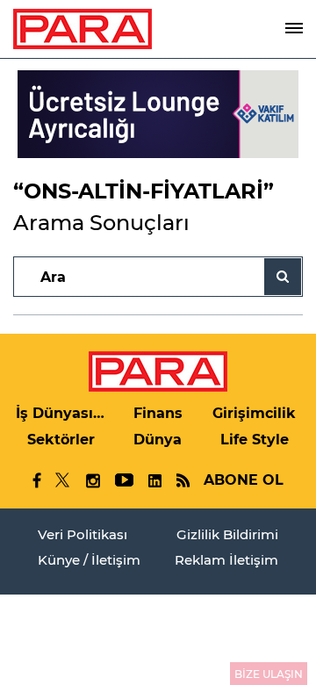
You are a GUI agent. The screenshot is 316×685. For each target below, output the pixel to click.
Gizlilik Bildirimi (227, 534)
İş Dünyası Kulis (61, 413)
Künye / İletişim (89, 560)
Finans (158, 413)
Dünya (157, 439)
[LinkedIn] (154, 480)
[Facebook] (37, 480)
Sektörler (61, 439)
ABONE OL (244, 480)
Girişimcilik (254, 413)
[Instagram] (92, 480)
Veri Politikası (82, 534)
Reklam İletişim (226, 560)
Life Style (254, 439)
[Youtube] (123, 480)
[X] (63, 480)
